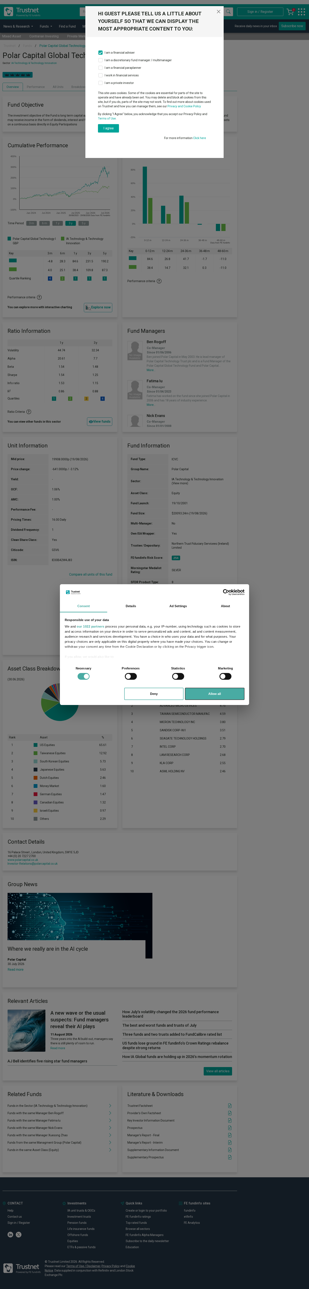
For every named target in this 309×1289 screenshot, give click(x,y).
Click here (199, 138)
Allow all (214, 694)
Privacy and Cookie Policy (184, 106)
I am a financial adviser (120, 52)
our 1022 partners (90, 626)
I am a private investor (119, 83)
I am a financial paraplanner (123, 67)
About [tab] (225, 606)
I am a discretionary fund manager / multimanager (138, 60)
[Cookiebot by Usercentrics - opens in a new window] (226, 592)
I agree (108, 128)
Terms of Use (107, 118)
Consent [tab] (83, 606)
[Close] (218, 11)
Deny (154, 694)
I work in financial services (122, 75)
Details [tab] (131, 606)
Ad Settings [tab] (178, 606)
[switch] (131, 676)
